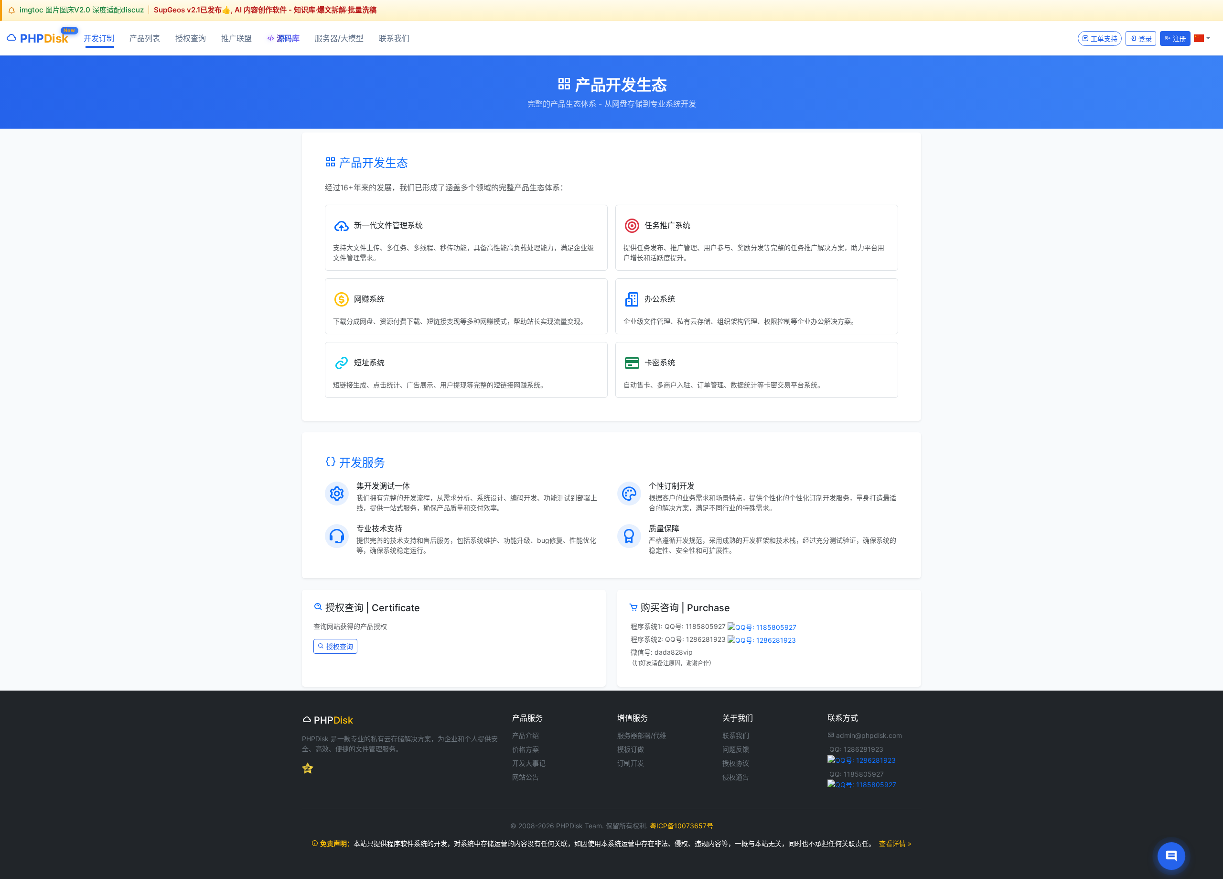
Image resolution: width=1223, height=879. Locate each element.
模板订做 (630, 749)
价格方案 (525, 749)
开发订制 (99, 38)
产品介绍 (525, 735)
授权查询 (190, 38)
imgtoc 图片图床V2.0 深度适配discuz (82, 9)
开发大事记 (529, 763)
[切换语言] (1202, 38)
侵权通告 (735, 777)
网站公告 (525, 777)
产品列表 (144, 38)
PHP (42, 36)
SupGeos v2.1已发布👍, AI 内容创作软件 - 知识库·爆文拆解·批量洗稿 (265, 9)
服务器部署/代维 (641, 735)
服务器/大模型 (339, 38)
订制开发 (630, 763)
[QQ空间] (307, 767)
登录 (1144, 38)
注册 (1178, 38)
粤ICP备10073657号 (681, 826)
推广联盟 (236, 38)
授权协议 (735, 763)
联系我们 (394, 38)
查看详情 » (895, 843)
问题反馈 (735, 749)
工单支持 (1103, 38)
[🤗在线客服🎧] (1171, 856)
